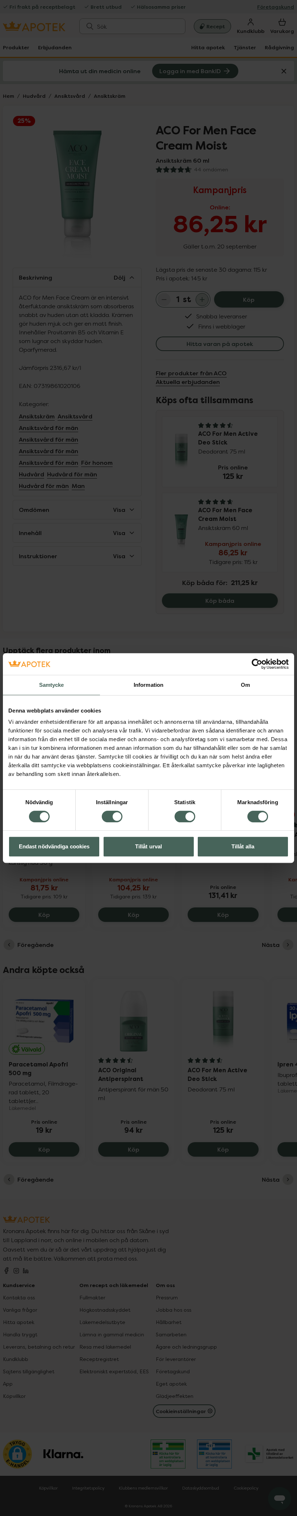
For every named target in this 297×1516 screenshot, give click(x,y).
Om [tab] (245, 685)
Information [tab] (148, 685)
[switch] (112, 816)
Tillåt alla (242, 846)
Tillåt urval (148, 846)
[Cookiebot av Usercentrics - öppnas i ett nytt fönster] (257, 664)
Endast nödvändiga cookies (54, 846)
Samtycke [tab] (51, 685)
